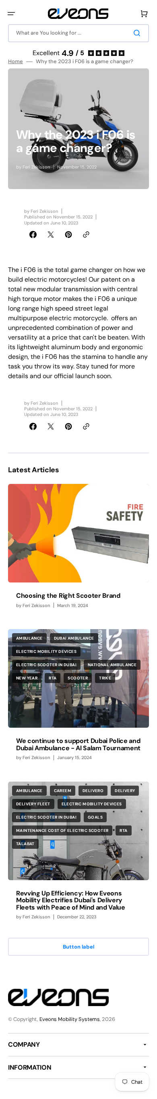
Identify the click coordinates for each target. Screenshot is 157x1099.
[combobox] (78, 33)
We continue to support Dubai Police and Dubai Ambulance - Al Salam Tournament (78, 744)
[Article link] (78, 550)
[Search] (138, 33)
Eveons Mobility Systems (69, 1019)
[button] (11, 14)
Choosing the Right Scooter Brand (68, 595)
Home (15, 61)
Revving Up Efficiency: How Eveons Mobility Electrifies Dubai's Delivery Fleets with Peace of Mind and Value (70, 900)
